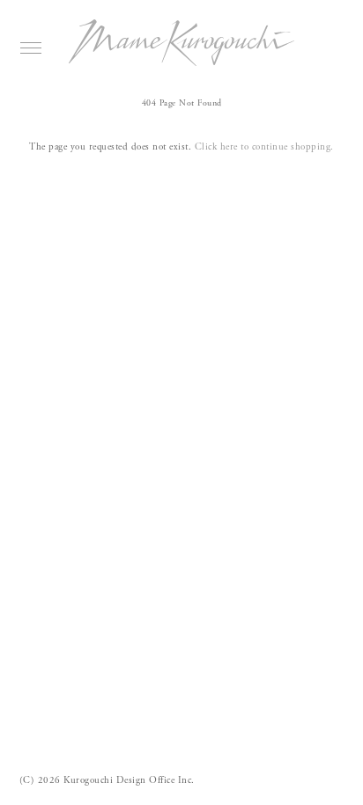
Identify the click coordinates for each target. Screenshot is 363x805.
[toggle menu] (31, 48)
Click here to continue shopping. (264, 147)
